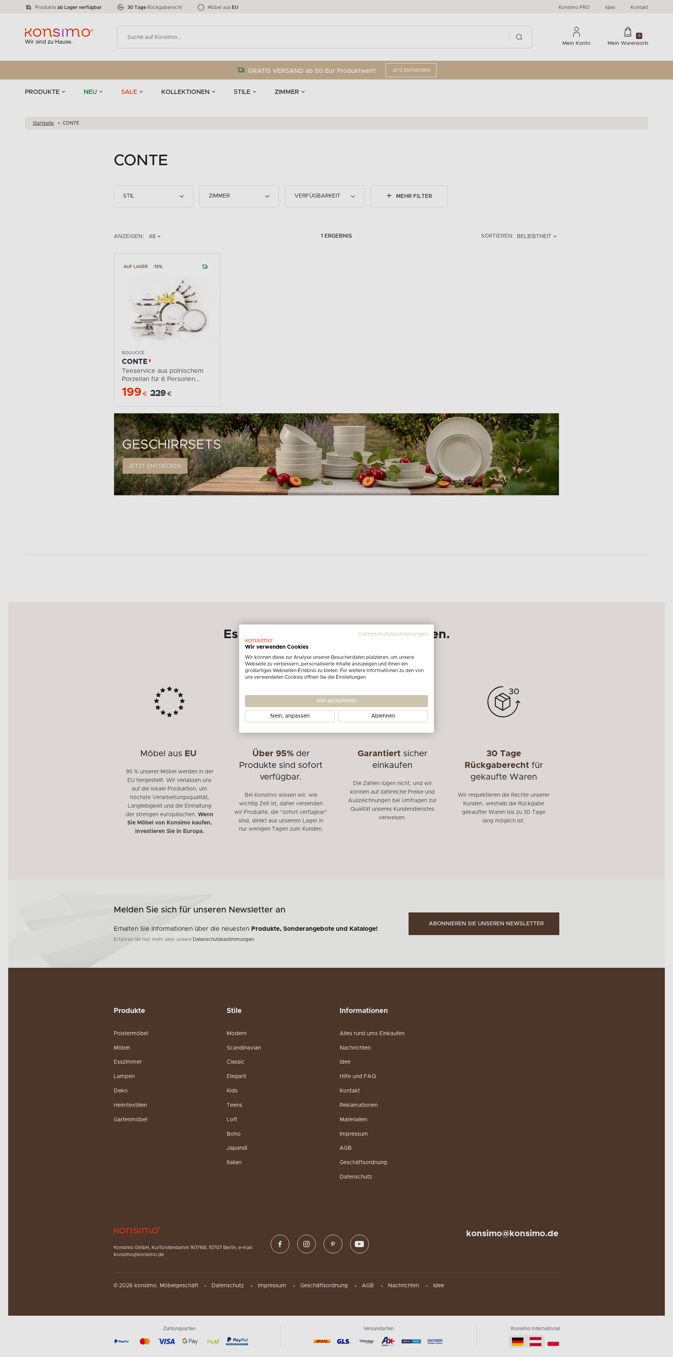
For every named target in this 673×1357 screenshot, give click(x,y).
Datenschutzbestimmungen (393, 634)
